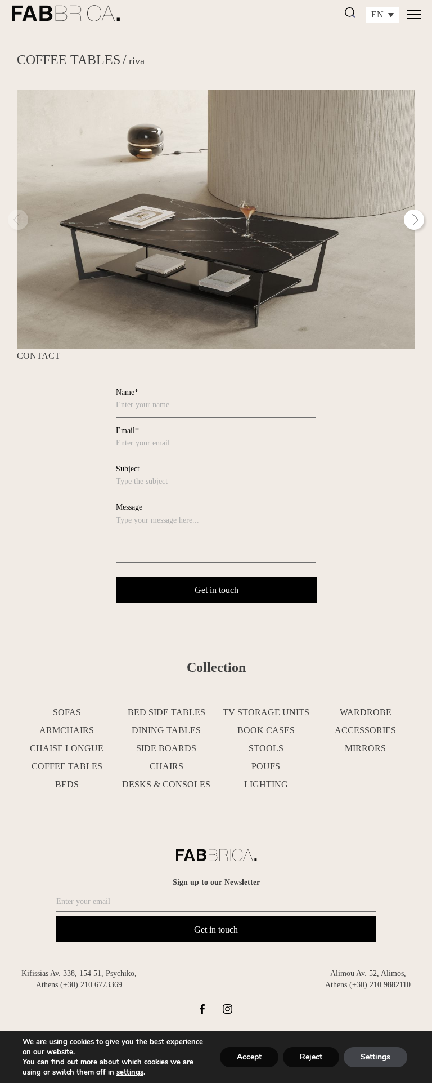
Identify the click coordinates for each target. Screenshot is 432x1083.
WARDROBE (366, 712)
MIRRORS (365, 748)
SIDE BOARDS (166, 748)
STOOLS (266, 748)
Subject (128, 469)
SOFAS (67, 712)
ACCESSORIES (365, 730)
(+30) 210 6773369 (91, 985)
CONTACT (38, 355)
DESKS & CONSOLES (166, 784)
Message (129, 507)
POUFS (265, 766)
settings (129, 1072)
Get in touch (216, 929)
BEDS (67, 784)
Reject (311, 1056)
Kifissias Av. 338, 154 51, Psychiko (77, 973)
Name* (127, 392)
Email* (127, 430)
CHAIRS (166, 766)
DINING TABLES (166, 730)
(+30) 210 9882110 (380, 985)
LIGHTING (266, 784)
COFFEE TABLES (68, 59)
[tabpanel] (216, 219)
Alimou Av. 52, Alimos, (368, 973)
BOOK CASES (266, 730)
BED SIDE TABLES (166, 712)
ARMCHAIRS (66, 730)
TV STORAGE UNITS (266, 712)
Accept (249, 1056)
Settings (375, 1056)
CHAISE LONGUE (67, 748)
